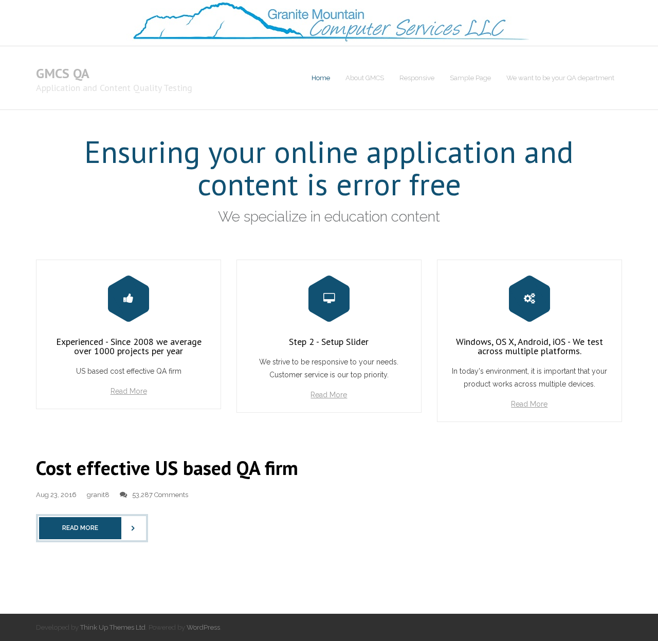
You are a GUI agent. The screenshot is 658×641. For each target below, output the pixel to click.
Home (321, 78)
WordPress (203, 627)
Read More (129, 391)
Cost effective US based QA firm (167, 467)
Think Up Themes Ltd (112, 627)
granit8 (98, 495)
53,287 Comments (160, 495)
